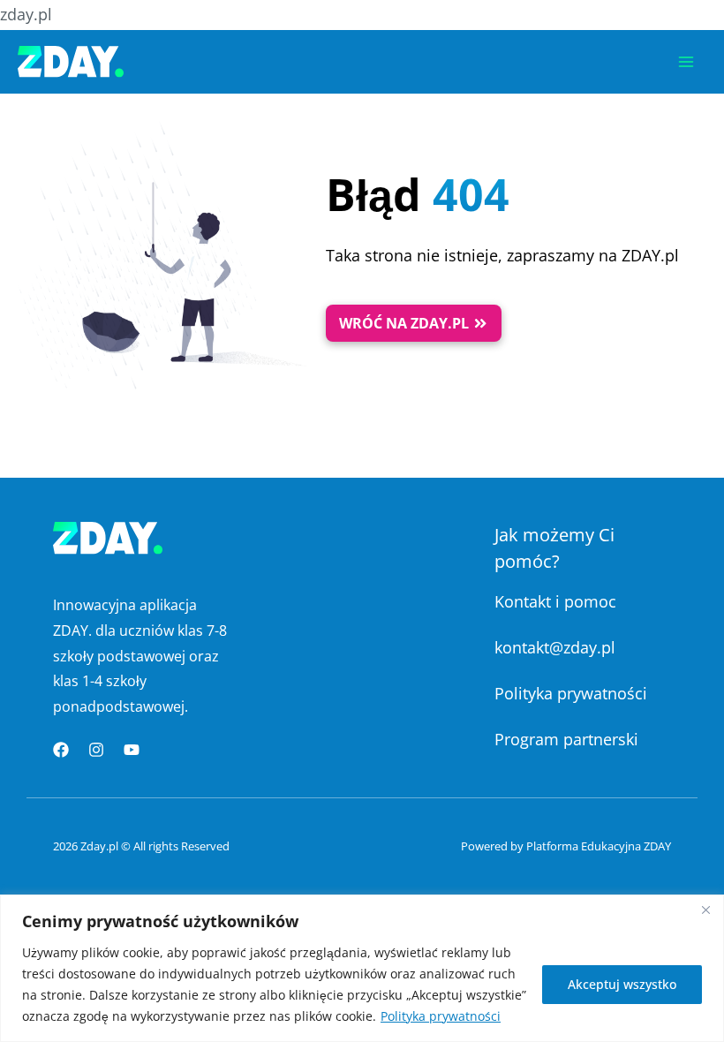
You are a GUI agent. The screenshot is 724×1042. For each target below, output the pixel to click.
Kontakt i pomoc (555, 601)
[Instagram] (96, 750)
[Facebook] (61, 750)
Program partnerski (566, 739)
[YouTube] (132, 750)
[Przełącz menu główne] (686, 62)
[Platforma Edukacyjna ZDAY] (71, 62)
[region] (362, 968)
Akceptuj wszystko (622, 984)
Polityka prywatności (441, 1016)
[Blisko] (705, 909)
